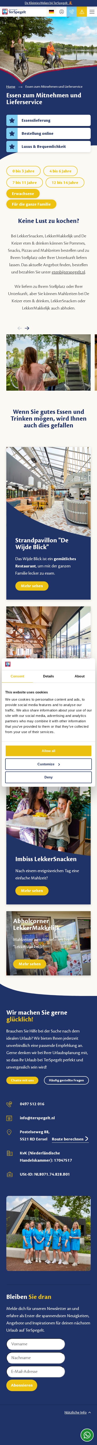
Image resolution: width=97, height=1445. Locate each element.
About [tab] (80, 676)
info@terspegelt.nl (37, 1118)
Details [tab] (48, 676)
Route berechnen (68, 1139)
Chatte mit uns (22, 1080)
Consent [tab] (17, 676)
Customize (45, 764)
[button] (20, 328)
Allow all (48, 751)
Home (10, 87)
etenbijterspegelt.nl (68, 272)
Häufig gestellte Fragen (66, 1080)
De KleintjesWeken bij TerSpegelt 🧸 (48, 3)
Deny (48, 777)
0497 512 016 (32, 1104)
